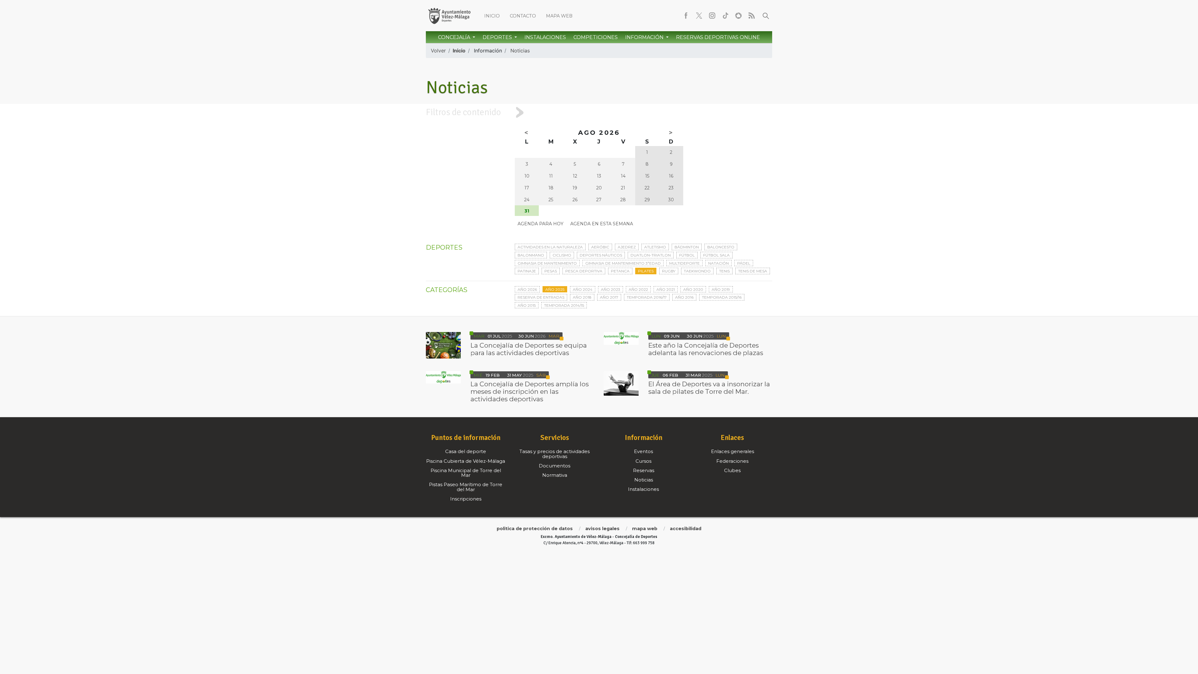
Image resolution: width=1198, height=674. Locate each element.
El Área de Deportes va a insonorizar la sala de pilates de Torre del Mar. (709, 387)
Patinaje (527, 271)
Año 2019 (721, 289)
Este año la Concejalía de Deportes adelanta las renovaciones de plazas (705, 349)
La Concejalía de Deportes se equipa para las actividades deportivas (528, 349)
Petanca (620, 271)
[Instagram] (712, 15)
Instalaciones (545, 37)
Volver (438, 50)
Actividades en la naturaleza (550, 247)
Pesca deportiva (583, 271)
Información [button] (645, 37)
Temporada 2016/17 (647, 297)
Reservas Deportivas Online (718, 37)
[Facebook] (686, 15)
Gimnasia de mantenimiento (547, 263)
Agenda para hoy (540, 224)
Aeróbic (600, 247)
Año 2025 (554, 289)
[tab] (599, 112)
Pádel (743, 263)
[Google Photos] (738, 15)
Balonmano (531, 255)
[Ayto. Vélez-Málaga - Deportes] (449, 15)
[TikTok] (725, 15)
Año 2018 (582, 297)
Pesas (550, 271)
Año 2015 (527, 305)
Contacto (523, 16)
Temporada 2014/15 (564, 305)
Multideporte (684, 263)
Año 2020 (693, 289)
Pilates (646, 271)
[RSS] (751, 15)
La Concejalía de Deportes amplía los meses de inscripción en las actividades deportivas (529, 391)
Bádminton (686, 247)
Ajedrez (627, 247)
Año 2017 (609, 297)
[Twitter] (699, 15)
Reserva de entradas (541, 297)
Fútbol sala (716, 255)
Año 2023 (610, 289)
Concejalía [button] (454, 37)
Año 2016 (684, 297)
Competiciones (595, 37)
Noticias (520, 50)
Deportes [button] (498, 37)
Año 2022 (638, 289)
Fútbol (687, 255)
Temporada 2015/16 (722, 297)
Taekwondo (697, 271)
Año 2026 (527, 289)
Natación (718, 263)
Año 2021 (665, 289)
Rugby (668, 271)
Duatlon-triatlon (651, 255)
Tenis (724, 271)
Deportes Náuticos (601, 255)
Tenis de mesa (752, 271)
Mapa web (559, 16)
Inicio (492, 16)
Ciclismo (562, 255)
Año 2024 (582, 289)
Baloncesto (720, 247)
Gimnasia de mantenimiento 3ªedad (623, 263)
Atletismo (655, 247)
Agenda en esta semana (601, 224)
